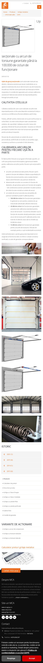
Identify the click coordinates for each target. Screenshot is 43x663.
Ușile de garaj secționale (11, 81)
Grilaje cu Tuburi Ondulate (12, 497)
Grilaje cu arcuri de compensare (14, 529)
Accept (32, 658)
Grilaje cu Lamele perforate (12, 506)
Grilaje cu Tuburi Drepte (11, 492)
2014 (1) (10, 465)
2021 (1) (10, 454)
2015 (18, 15)
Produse (12, 12)
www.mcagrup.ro (7, 607)
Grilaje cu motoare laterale (12, 538)
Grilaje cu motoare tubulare (12, 533)
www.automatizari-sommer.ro (11, 614)
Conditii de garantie (10, 515)
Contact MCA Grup (11, 570)
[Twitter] (7, 617)
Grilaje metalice (23, 12)
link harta (30, 633)
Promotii (7, 479)
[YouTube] (10, 617)
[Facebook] (3, 617)
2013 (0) (10, 471)
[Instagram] (14, 617)
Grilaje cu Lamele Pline (11, 501)
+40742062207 (36, 3)
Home (5, 12)
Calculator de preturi (10, 483)
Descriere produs (9, 488)
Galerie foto (7, 510)
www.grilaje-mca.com (8, 612)
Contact (26, 3)
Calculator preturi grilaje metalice (18, 547)
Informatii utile (10, 15)
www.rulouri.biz (6, 610)
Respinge (11, 658)
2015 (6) (10, 460)
